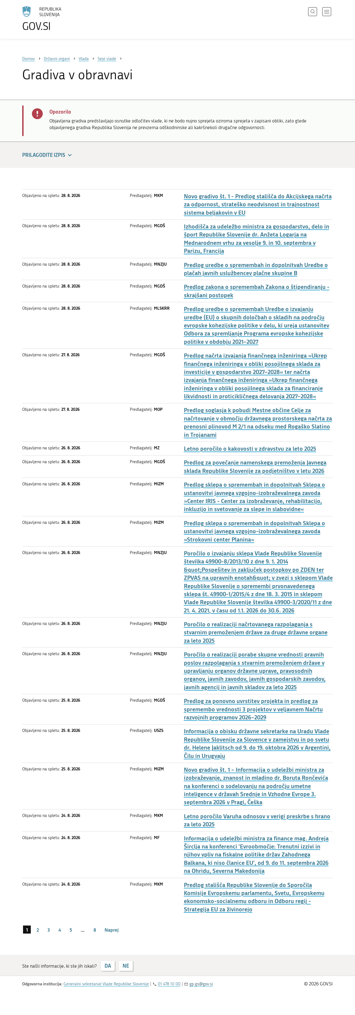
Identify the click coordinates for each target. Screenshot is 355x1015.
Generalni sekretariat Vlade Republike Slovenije (106, 983)
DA (108, 965)
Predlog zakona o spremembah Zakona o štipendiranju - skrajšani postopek (256, 291)
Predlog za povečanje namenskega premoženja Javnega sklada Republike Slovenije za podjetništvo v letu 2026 (255, 466)
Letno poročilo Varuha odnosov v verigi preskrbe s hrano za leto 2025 (257, 820)
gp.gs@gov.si (201, 983)
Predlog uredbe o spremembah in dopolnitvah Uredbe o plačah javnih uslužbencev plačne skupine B (256, 269)
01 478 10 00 (169, 983)
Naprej (112, 929)
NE (126, 965)
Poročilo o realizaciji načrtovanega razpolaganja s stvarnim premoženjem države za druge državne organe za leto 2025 (256, 632)
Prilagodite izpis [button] (43, 154)
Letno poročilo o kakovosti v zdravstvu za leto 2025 (250, 449)
